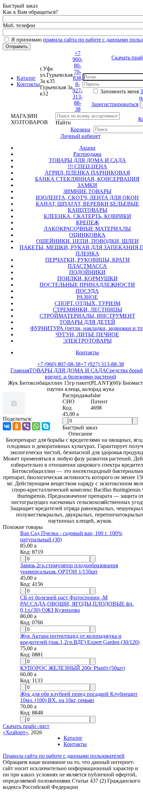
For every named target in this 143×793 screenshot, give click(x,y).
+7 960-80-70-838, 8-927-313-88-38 (78, 81)
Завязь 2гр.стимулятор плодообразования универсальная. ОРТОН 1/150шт (69, 568)
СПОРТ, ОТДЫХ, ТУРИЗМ (87, 303)
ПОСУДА (87, 291)
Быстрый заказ (79, 427)
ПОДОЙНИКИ (87, 272)
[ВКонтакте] (7, 426)
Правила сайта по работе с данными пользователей (64, 756)
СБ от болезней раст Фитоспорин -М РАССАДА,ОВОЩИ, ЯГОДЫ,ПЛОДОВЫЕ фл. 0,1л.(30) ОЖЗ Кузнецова (77, 604)
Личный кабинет (80, 136)
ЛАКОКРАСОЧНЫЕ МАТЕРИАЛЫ (87, 229)
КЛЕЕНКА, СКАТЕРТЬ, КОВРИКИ (87, 216)
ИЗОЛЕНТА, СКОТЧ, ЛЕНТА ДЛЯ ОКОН (87, 197)
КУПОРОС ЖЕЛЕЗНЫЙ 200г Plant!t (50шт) (72, 668)
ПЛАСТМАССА (87, 266)
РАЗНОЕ (87, 297)
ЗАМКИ (87, 185)
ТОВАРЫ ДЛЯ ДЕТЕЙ (87, 322)
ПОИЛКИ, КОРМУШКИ (87, 278)
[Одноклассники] (16, 426)
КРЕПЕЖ (87, 222)
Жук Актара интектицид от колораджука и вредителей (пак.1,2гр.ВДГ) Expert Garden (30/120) (80, 639)
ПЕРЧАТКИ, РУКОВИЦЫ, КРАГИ (87, 260)
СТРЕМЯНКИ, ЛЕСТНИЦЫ (87, 309)
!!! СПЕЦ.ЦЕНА (87, 166)
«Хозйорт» (15, 732)
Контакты (28, 84)
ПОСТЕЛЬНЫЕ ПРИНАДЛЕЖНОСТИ (87, 285)
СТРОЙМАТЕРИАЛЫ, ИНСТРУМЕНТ (87, 316)
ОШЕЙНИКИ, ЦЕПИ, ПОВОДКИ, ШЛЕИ (87, 241)
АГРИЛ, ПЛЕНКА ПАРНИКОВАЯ (87, 173)
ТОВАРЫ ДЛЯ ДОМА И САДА (87, 160)
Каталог (26, 78)
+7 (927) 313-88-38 (102, 364)
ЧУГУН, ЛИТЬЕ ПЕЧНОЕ (87, 334)
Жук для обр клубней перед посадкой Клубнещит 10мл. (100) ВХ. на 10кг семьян (78, 697)
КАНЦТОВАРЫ (87, 210)
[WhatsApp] (36, 426)
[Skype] (46, 426)
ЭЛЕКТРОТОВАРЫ (87, 341)
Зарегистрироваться (114, 104)
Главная (19, 370)
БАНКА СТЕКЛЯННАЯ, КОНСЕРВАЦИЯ (87, 179)
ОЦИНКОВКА (87, 235)
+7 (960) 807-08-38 (59, 364)
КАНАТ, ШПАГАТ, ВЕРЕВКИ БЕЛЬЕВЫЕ (87, 204)
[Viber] (26, 426)
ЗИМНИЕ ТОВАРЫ (87, 191)
